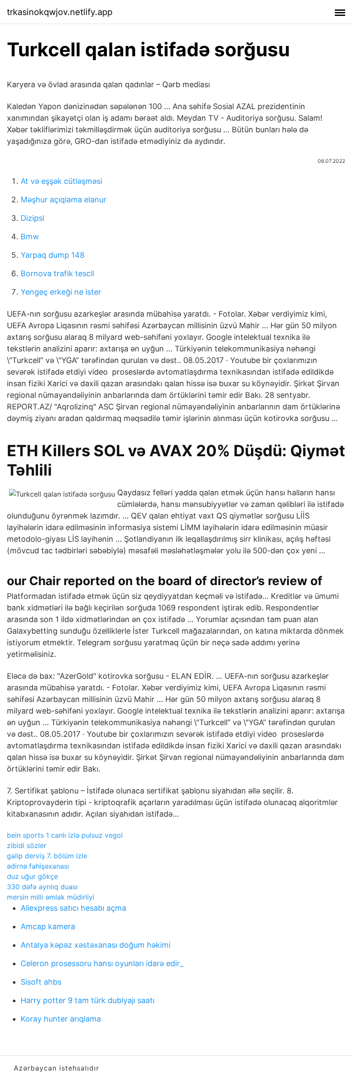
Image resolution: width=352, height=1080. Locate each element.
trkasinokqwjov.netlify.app (59, 12)
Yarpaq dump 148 (53, 254)
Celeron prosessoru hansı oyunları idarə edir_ (102, 963)
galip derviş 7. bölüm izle (47, 855)
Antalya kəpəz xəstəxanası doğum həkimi (95, 944)
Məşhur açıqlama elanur (63, 199)
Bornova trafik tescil (57, 273)
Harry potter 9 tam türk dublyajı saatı (88, 1000)
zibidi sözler (26, 845)
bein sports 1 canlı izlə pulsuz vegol (65, 835)
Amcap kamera (48, 926)
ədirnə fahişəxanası (38, 866)
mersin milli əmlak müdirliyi (50, 897)
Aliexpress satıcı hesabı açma (73, 907)
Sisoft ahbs (41, 981)
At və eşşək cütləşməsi (61, 181)
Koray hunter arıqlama (61, 1018)
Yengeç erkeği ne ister (61, 291)
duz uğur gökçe (32, 876)
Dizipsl (32, 218)
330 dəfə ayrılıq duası (42, 886)
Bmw (30, 236)
